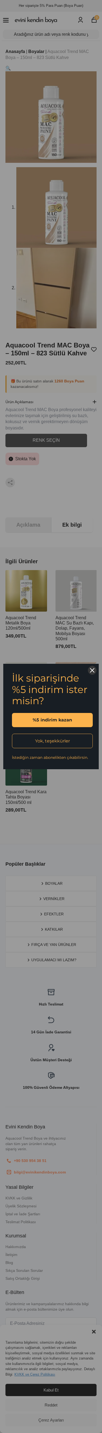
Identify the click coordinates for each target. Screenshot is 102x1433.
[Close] (92, 670)
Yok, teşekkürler (52, 741)
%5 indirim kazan (52, 720)
